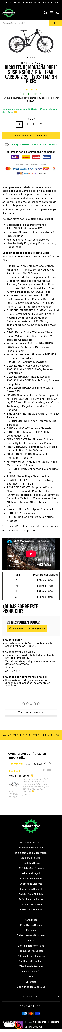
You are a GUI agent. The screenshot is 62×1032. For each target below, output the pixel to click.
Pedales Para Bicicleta (30, 894)
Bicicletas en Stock (31, 842)
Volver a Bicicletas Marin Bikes (33, 735)
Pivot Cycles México (31, 924)
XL (41, 124)
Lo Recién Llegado (31, 873)
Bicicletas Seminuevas (31, 868)
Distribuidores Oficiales (31, 945)
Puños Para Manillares (31, 899)
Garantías (31, 981)
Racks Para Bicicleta (30, 909)
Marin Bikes (31, 62)
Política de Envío (31, 971)
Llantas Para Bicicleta (31, 888)
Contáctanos (30, 1006)
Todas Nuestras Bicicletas (31, 935)
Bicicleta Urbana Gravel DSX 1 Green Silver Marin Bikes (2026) (13, 795)
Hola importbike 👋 (21, 775)
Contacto (31, 940)
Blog (31, 976)
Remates (31, 930)
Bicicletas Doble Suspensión (31, 852)
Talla (30, 118)
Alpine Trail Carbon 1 (42, 218)
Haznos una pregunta (28, 628)
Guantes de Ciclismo (31, 883)
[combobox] (24, 23)
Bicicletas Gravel (31, 862)
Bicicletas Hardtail (31, 857)
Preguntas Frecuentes (31, 950)
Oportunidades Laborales (31, 986)
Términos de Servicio (31, 966)
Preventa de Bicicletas (30, 847)
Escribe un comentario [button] (32, 712)
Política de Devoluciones (31, 955)
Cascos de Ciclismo (31, 878)
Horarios (30, 996)
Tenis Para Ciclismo (31, 904)
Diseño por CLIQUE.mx (31, 1027)
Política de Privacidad (31, 961)
